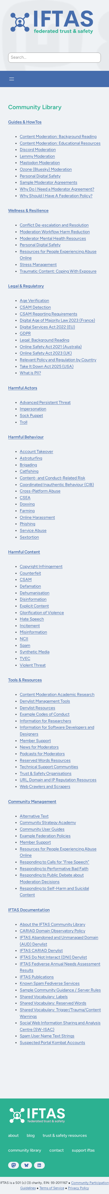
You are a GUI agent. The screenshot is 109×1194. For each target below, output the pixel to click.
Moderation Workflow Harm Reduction (55, 231)
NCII (24, 638)
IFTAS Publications (37, 977)
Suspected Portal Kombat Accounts (52, 1042)
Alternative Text (34, 816)
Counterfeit (30, 573)
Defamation (30, 586)
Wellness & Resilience (28, 210)
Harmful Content (24, 551)
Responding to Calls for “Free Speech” (54, 862)
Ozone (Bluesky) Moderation (46, 169)
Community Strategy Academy (48, 822)
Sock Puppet (31, 415)
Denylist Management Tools (45, 701)
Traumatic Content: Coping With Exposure (58, 271)
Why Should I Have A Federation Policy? (56, 195)
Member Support (35, 740)
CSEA (25, 497)
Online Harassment (37, 517)
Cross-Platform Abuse (40, 491)
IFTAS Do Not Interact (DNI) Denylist (53, 957)
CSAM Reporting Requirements (48, 313)
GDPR (25, 333)
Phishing (27, 523)
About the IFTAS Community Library (52, 924)
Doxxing (27, 504)
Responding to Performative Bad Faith (54, 868)
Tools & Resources (25, 679)
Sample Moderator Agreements (48, 182)
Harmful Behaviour (26, 437)
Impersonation (33, 408)
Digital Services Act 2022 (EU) (47, 327)
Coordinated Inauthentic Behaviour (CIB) (57, 484)
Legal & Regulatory (26, 286)
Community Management (32, 801)
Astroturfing (31, 458)
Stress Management (38, 264)
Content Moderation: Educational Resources (60, 143)
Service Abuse (33, 530)
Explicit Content (34, 606)
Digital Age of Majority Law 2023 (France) (57, 320)
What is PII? (30, 372)
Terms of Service (52, 1188)
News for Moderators (39, 747)
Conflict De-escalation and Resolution (54, 225)
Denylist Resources (37, 707)
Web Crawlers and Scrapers (45, 786)
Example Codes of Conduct (44, 714)
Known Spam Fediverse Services (50, 983)
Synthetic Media (34, 651)
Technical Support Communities (49, 766)
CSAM (26, 579)
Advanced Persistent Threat (45, 402)
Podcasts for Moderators (42, 753)
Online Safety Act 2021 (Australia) (51, 346)
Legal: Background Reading (44, 340)
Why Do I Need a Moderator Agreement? (57, 189)
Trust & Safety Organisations (46, 773)
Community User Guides (42, 829)
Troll (23, 422)
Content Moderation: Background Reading (58, 136)
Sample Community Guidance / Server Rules (60, 990)
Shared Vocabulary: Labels (44, 996)
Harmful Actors (22, 387)
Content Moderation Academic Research (57, 694)
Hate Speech (32, 619)
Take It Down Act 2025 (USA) (47, 366)
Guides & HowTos (25, 122)
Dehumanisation (34, 592)
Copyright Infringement (41, 566)
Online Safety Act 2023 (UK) (46, 353)
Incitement (30, 625)
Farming (27, 510)
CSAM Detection (35, 307)
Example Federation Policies (45, 835)
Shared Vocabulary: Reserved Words (53, 1003)
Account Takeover (36, 451)
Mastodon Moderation (40, 162)
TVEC (25, 658)
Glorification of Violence (42, 612)
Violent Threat (33, 665)
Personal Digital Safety (40, 176)
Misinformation (33, 632)
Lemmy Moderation (37, 156)
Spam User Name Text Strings (47, 1035)
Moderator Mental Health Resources (53, 238)
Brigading (28, 464)
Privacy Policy (78, 1188)
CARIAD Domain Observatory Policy (52, 930)
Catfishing (29, 471)
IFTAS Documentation (29, 909)
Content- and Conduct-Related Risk (52, 478)
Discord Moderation (38, 149)
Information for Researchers (45, 720)
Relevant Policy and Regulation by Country (58, 359)
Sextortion (29, 537)
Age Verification (34, 300)
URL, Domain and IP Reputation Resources (58, 779)
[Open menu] (11, 78)
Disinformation (33, 599)
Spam (25, 645)
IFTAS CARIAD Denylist (41, 950)
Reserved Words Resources (45, 760)
